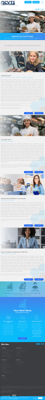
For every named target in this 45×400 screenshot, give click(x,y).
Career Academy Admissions (21, 351)
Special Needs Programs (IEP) (7, 356)
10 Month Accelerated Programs (7, 351)
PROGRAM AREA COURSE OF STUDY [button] (9, 9)
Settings (35, 398)
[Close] (43, 398)
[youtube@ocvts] (42, 9)
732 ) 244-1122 (10, 391)
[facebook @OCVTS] (36, 9)
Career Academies (5, 352)
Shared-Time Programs (6, 349)
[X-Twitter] (38, 9)
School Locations (19, 364)
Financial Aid (18, 352)
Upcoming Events (5, 378)
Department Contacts (20, 361)
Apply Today (18, 353)
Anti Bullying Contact (20, 362)
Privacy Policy (15, 398)
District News (4, 377)
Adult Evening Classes (6, 353)
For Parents (4, 365)
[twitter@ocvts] (39, 344)
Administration (4, 369)
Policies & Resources (5, 371)
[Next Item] (43, 21)
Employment (4, 368)
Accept (40, 398)
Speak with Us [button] (18, 355)
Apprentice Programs (5, 355)
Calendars (3, 361)
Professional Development (6, 367)
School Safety (4, 362)
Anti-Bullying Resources (6, 364)
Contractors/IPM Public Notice (7, 372)
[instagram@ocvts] (40, 9)
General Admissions (19, 349)
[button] (28, 2)
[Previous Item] (2, 21)
